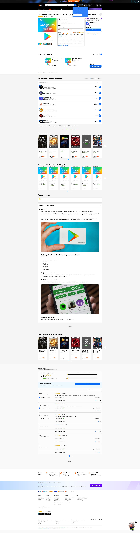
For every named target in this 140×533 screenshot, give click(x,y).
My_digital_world (46, 92)
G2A (39, 11)
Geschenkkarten (44, 11)
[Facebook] (90, 519)
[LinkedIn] (101, 519)
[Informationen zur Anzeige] (43, 134)
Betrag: (59, 32)
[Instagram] (97, 519)
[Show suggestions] (82, 27)
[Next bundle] (101, 54)
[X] (99, 519)
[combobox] (71, 27)
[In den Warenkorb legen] (100, 87)
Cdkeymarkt (45, 120)
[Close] (138, 1)
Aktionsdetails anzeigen (42, 484)
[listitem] (60, 35)
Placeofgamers (46, 86)
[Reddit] (95, 519)
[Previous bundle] (99, 54)
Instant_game (46, 108)
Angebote (39, 72)
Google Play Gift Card (55, 11)
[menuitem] (40, 9)
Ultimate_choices (93, 22)
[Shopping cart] (100, 5)
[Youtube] (92, 519)
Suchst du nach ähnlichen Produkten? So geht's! (52, 165)
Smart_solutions (46, 114)
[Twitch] (94, 519)
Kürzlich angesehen (46, 72)
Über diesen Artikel (54, 72)
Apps (49, 11)
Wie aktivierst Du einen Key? (65, 23)
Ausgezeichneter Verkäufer (48, 87)
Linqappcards (46, 103)
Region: (59, 25)
